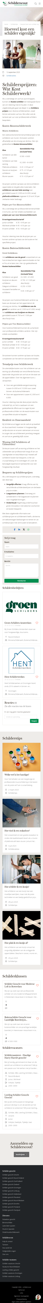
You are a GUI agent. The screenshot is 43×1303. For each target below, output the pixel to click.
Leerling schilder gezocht (10, 1270)
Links (21, 1293)
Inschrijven (20, 1154)
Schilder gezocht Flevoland (11, 1197)
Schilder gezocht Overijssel (11, 1210)
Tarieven (5, 1245)
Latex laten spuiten (8, 1226)
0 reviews (18, 625)
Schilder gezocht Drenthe (10, 1204)
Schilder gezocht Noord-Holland (13, 1178)
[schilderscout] (15, 4)
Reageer (34, 721)
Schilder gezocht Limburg (10, 1191)
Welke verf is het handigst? (16, 775)
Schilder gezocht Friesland (11, 1207)
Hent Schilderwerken (14, 677)
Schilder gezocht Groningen (11, 1188)
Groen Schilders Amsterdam (17, 623)
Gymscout (21, 1290)
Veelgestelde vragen (9, 1251)
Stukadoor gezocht (8, 1219)
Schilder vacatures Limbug (11, 1276)
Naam (6, 542)
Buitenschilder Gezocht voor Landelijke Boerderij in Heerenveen (17, 1018)
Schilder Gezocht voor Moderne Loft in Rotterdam (19, 985)
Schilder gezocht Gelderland (11, 1194)
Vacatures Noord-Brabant (11, 1267)
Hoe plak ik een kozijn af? (16, 943)
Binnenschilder (7, 1223)
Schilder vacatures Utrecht (11, 1263)
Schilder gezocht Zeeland (10, 1184)
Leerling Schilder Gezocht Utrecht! (16, 1096)
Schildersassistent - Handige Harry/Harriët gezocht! (17, 1056)
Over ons (5, 1254)
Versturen (21, 581)
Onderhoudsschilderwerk (10, 1232)
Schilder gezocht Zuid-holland (12, 1181)
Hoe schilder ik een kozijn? (16, 887)
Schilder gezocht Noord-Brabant (13, 1200)
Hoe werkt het (7, 1248)
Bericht (7, 561)
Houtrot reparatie (8, 1229)
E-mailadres (9, 552)
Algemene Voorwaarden (21, 1296)
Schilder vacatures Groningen (12, 1273)
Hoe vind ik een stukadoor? (17, 831)
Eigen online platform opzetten (21, 1302)
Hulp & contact (7, 1241)
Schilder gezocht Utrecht (10, 1175)
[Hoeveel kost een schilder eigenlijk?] (38, 43)
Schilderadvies (11, 75)
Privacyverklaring (21, 1299)
